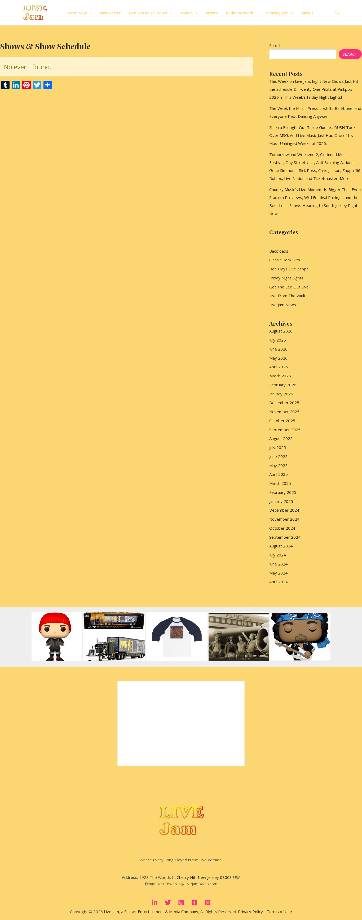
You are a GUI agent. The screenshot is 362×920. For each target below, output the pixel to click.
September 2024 (285, 537)
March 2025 (280, 483)
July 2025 (277, 447)
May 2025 (278, 465)
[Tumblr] (194, 903)
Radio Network (239, 12)
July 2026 (277, 340)
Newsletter (110, 12)
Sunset (307, 12)
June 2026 (278, 349)
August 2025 (281, 438)
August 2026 (281, 331)
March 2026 (280, 375)
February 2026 (282, 384)
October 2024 (282, 528)
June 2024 (278, 564)
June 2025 (278, 456)
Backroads (278, 251)
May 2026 (278, 358)
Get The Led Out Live (289, 287)
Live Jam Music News (148, 12)
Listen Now (76, 12)
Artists (212, 12)
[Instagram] (181, 903)
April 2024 (278, 581)
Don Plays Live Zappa (288, 268)
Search (275, 45)
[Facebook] (155, 903)
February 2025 (282, 492)
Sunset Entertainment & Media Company (161, 911)
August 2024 (281, 545)
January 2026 (281, 393)
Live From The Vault (287, 295)
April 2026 (278, 366)
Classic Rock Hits (284, 259)
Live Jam (111, 911)
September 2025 (285, 429)
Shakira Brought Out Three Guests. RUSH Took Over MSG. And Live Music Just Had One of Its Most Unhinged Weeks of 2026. (312, 135)
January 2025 (281, 501)
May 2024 (278, 573)
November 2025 (284, 411)
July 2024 (277, 555)
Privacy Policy (250, 911)
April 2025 (278, 474)
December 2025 (284, 402)
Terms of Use (279, 911)
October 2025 (282, 420)
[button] (89, 12)
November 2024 (284, 519)
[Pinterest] (208, 903)
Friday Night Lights (286, 277)
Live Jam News (282, 304)
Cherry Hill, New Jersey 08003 (204, 877)
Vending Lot (277, 12)
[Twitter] (168, 903)
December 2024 (284, 510)
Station (186, 12)
